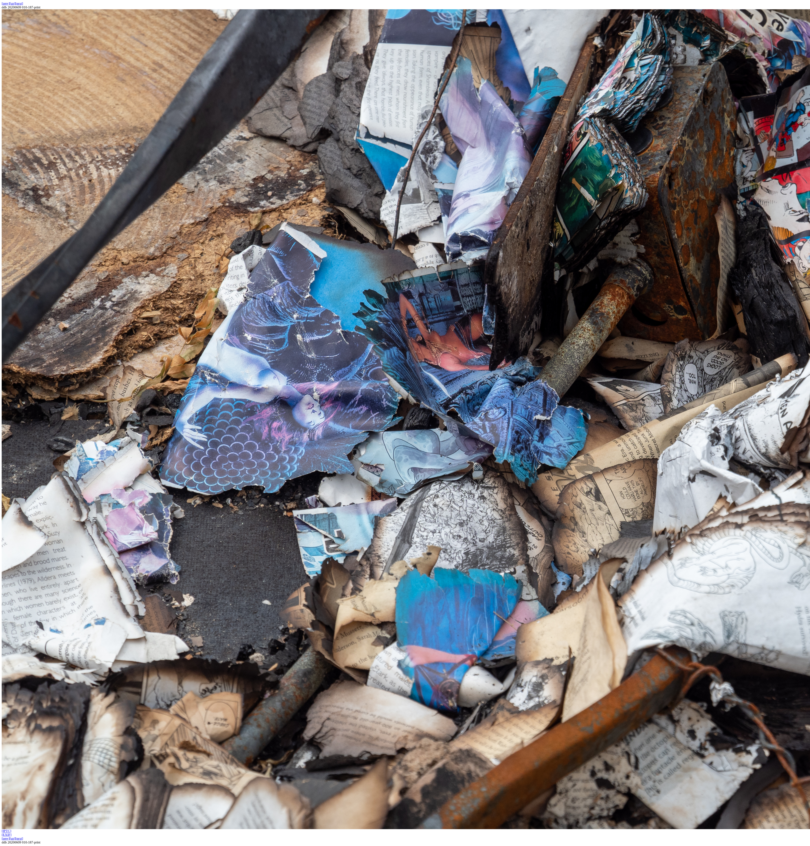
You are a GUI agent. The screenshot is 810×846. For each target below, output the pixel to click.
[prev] (6, 3)
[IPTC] (6, 831)
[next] (19, 3)
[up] (12, 3)
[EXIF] (6, 835)
